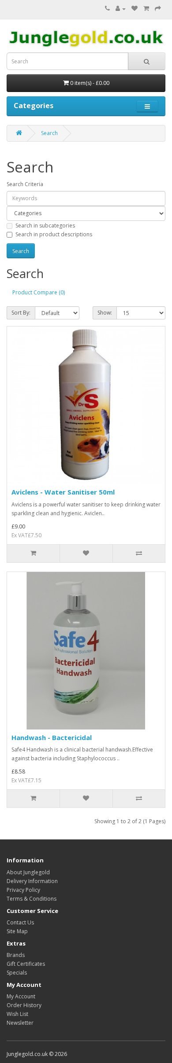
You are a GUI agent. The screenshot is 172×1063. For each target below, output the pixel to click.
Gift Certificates (26, 964)
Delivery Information (32, 881)
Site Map (17, 931)
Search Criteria (25, 184)
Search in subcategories (45, 225)
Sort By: (20, 312)
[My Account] (121, 8)
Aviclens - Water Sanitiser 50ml (63, 492)
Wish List (17, 1014)
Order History (24, 1005)
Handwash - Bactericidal (51, 737)
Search (49, 133)
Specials (17, 972)
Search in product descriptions (53, 234)
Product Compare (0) (38, 292)
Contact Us (20, 922)
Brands (16, 955)
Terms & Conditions (31, 898)
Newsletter (20, 1022)
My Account (21, 996)
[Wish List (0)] (134, 8)
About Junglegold (28, 872)
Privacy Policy (23, 890)
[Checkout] (158, 8)
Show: (104, 312)
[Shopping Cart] (146, 8)
